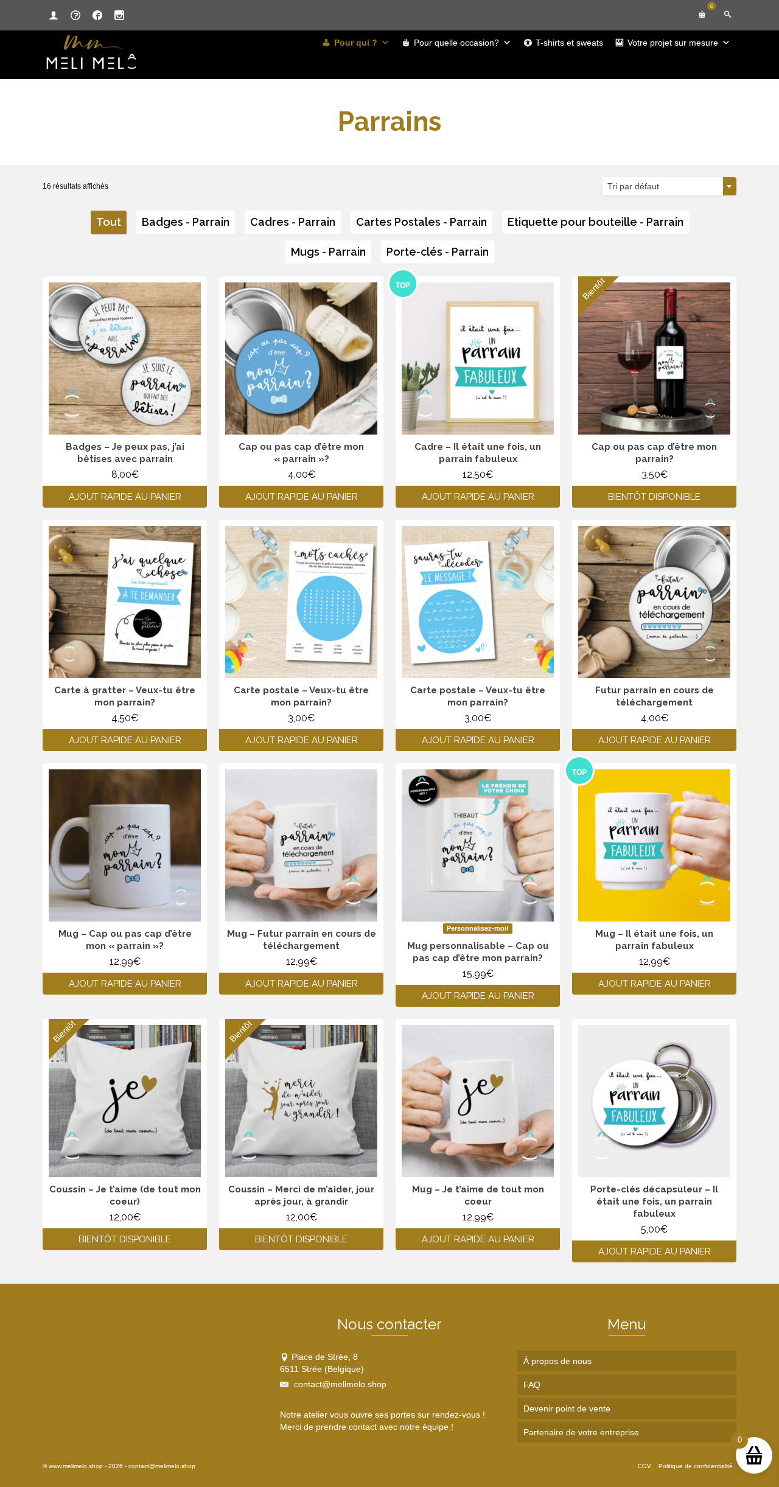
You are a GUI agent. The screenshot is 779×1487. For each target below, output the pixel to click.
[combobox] (669, 186)
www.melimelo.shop (76, 1466)
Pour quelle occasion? (456, 42)
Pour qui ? (355, 42)
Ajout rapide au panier (125, 496)
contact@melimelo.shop (339, 1384)
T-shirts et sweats (569, 42)
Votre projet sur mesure (672, 42)
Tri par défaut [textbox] (633, 186)
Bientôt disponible (654, 496)
